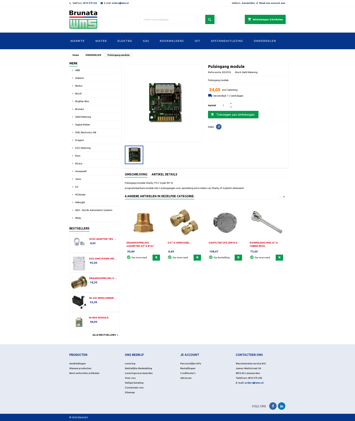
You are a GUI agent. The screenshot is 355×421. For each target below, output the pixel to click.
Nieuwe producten (80, 368)
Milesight (80, 202)
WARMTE (77, 40)
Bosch (78, 93)
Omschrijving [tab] (136, 174)
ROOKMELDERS (172, 40)
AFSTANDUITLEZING (227, 40)
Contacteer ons (134, 387)
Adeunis (79, 78)
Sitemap (130, 392)
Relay (78, 218)
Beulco (78, 85)
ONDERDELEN (265, 40)
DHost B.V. (82, 417)
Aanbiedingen (77, 363)
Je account (189, 354)
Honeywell (80, 171)
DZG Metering (83, 148)
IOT (197, 40)
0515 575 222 (90, 3)
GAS (146, 40)
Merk (73, 63)
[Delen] (219, 127)
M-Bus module (99, 317)
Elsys (77, 155)
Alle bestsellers (105, 335)
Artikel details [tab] (164, 174)
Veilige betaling (134, 382)
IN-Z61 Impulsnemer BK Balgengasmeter (103, 298)
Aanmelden (248, 3)
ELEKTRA (124, 40)
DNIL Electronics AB (85, 132)
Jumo (78, 179)
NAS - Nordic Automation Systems (93, 210)
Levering (130, 363)
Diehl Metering (83, 116)
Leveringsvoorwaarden (139, 373)
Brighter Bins (82, 101)
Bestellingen (187, 368)
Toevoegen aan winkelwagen (233, 114)
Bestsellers (79, 228)
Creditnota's (188, 373)
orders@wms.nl (120, 3)
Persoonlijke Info (190, 363)
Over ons (130, 378)
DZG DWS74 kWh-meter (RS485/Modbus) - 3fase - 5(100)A (103, 258)
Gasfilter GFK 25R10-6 (223, 242)
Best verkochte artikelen (84, 373)
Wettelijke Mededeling (138, 368)
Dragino (79, 140)
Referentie (214, 72)
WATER (101, 40)
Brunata (79, 109)
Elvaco (78, 163)
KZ (76, 186)
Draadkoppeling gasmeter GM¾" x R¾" (103, 278)
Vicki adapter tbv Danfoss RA (103, 239)
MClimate (80, 194)
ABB (77, 70)
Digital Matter (82, 124)
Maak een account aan (272, 3)
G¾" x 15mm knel (179, 242)
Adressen (186, 378)
